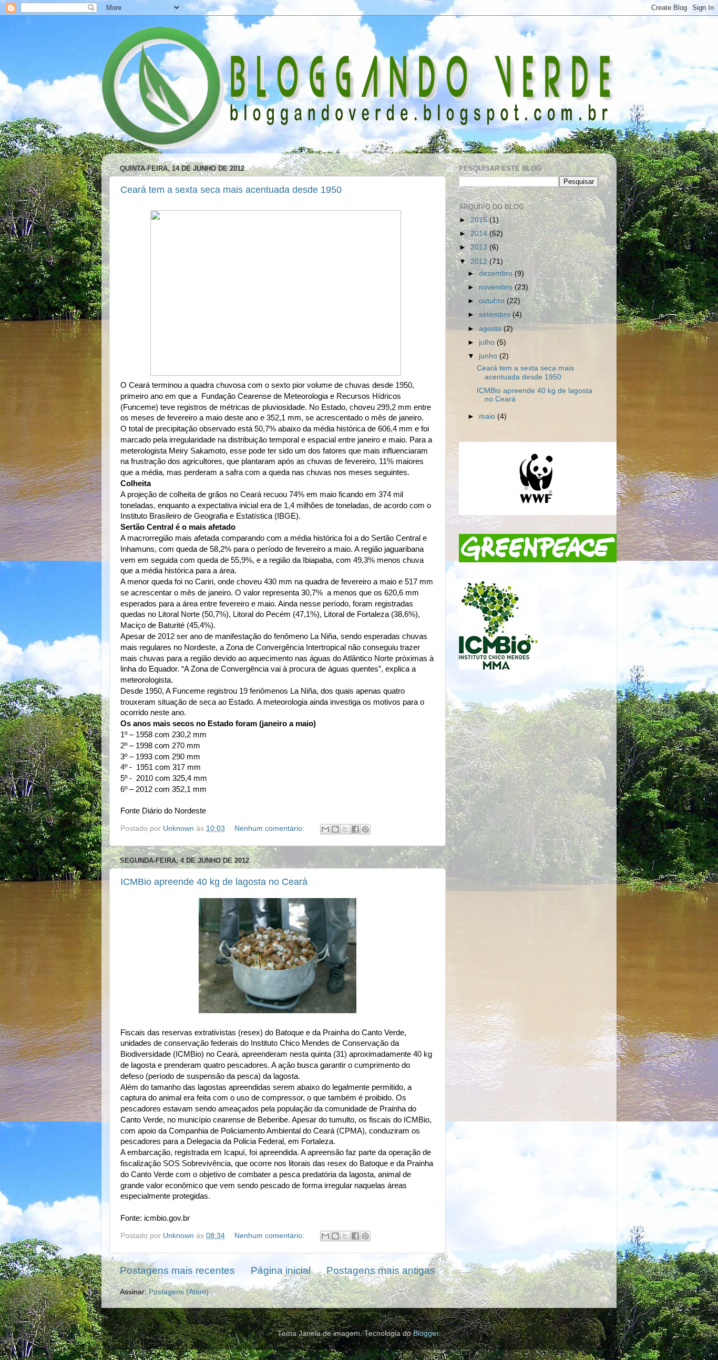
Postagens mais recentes (177, 1270)
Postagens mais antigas (380, 1270)
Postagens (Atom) (179, 1292)
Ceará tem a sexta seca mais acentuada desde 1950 (231, 189)
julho (488, 342)
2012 (479, 261)
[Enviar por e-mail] (325, 829)
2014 (479, 234)
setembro (495, 314)
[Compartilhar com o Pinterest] (365, 829)
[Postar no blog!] (335, 829)
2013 (479, 247)
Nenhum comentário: (270, 828)
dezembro (497, 273)
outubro (493, 301)
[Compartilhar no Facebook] (355, 829)
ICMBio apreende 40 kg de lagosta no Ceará (213, 882)
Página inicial (281, 1270)
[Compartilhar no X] (345, 829)
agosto (491, 329)
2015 (479, 220)
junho (489, 356)
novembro (497, 287)
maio (488, 416)
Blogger (425, 1333)
